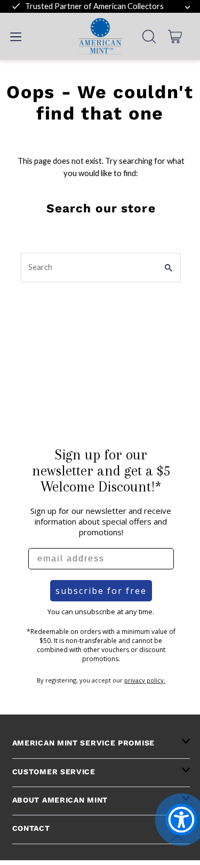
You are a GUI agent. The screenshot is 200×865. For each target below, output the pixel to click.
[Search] (149, 36)
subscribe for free (101, 591)
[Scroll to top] (177, 837)
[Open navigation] (15, 36)
